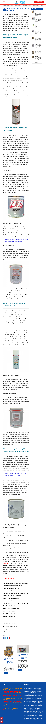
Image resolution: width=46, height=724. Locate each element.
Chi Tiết (6, 672)
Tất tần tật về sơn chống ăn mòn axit (38, 52)
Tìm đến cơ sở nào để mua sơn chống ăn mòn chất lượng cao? (38, 32)
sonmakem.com (11, 616)
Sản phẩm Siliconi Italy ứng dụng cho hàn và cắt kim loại (38, 19)
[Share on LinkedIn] (7, 638)
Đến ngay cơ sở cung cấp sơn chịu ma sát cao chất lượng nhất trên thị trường (38, 59)
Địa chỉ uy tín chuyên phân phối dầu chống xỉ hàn (38, 25)
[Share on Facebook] (3, 638)
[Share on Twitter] (5, 638)
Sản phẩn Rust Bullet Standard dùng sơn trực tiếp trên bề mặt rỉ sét (10, 661)
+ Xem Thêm (34, 64)
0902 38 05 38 (39, 1)
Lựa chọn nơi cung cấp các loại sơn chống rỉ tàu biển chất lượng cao (38, 46)
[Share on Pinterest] (9, 638)
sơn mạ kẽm (20, 26)
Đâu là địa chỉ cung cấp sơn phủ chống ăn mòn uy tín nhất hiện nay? (38, 39)
